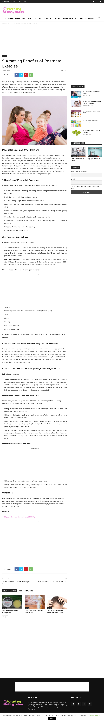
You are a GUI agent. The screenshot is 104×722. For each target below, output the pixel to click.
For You (57, 18)
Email (73, 179)
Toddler (38, 18)
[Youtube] (100, 1)
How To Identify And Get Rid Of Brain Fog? (52, 582)
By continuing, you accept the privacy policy (85, 187)
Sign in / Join (22, 1)
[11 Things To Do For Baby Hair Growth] (76, 94)
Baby (30, 18)
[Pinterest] (93, 1)
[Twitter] (96, 1)
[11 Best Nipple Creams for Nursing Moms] (12, 602)
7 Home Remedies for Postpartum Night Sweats (16, 583)
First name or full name (79, 172)
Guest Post (89, 18)
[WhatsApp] (31, 75)
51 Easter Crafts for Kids (90, 121)
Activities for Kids (92, 155)
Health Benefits (69, 18)
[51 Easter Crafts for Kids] (76, 123)
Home (4, 24)
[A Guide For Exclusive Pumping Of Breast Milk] (35, 602)
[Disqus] (34, 648)
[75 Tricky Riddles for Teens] (78, 152)
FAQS (81, 18)
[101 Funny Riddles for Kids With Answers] (95, 152)
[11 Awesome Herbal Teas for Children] (76, 133)
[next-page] (6, 616)
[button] (99, 18)
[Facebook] (90, 1)
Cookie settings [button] (94, 716)
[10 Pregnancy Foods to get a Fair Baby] (76, 113)
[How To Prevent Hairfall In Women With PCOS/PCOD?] (57, 602)
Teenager (47, 18)
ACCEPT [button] (52, 718)
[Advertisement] (65, 10)
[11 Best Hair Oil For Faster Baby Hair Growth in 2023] (76, 103)
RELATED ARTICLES (9, 591)
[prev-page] (3, 616)
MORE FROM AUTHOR (26, 591)
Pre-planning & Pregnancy (14, 18)
